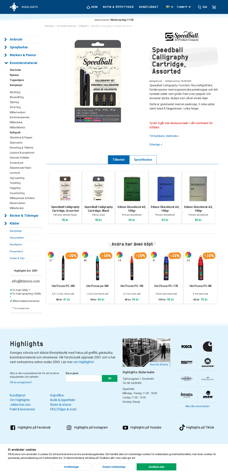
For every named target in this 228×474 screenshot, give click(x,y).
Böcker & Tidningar (24, 215)
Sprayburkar (19, 47)
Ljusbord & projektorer (22, 152)
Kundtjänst (148, 7)
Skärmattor (16, 142)
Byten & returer (60, 404)
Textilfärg (15, 183)
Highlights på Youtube (145, 427)
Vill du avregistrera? (21, 382)
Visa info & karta (159, 364)
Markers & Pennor (23, 55)
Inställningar (71, 466)
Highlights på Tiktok (200, 427)
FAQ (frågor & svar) (63, 409)
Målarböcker (17, 208)
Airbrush (16, 39)
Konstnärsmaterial (23, 63)
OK (109, 378)
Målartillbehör (17, 127)
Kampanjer (16, 231)
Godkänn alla (156, 466)
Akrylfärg (15, 92)
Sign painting (17, 178)
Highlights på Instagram (91, 427)
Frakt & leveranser (22, 409)
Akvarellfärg (17, 97)
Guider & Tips (17, 258)
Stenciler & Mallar (19, 157)
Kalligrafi (15, 132)
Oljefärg (14, 102)
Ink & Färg (15, 107)
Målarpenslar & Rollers (22, 198)
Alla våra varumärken (197, 406)
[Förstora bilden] (98, 81)
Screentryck (16, 162)
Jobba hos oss (20, 404)
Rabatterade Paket (20, 167)
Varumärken (17, 237)
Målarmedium (18, 112)
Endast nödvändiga (114, 466)
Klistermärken (17, 203)
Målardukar (16, 122)
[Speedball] (183, 36)
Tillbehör (119, 159)
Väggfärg (15, 188)
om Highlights (83, 362)
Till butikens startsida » (164, 136)
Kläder (14, 223)
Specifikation (143, 159)
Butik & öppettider (118, 7)
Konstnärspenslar (20, 117)
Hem (94, 7)
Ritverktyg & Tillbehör (22, 147)
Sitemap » (155, 144)
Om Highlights (20, 400)
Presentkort (16, 251)
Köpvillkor (57, 395)
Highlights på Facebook (34, 427)
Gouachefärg (17, 193)
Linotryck (15, 172)
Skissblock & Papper (21, 137)
